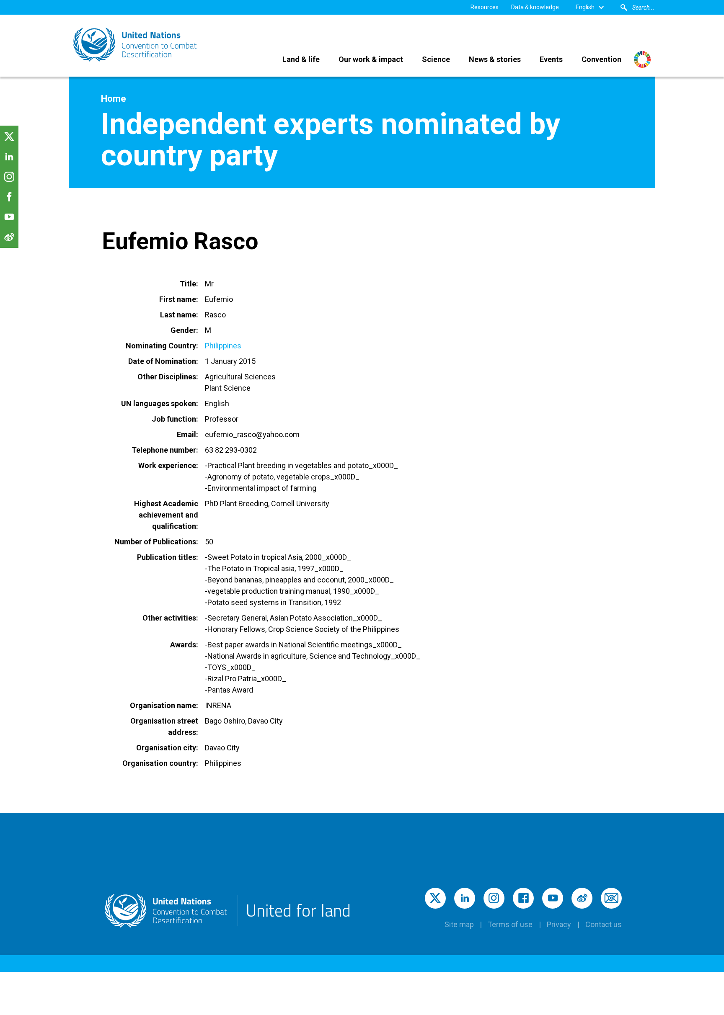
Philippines (223, 345)
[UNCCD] (136, 44)
